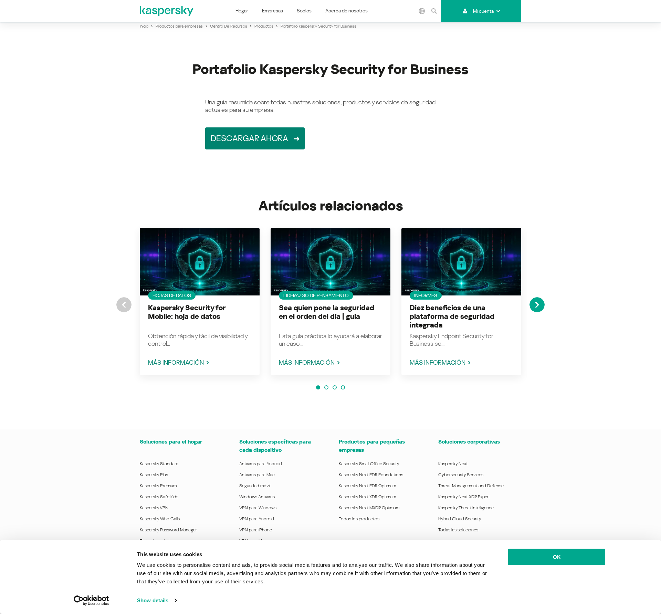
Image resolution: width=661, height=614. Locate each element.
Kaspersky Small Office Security (369, 463)
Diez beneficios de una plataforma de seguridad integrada (452, 316)
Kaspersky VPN (154, 507)
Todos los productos (359, 518)
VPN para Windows (257, 507)
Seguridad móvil (254, 485)
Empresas (272, 10)
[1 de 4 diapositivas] (318, 387)
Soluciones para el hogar (171, 441)
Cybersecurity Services (460, 474)
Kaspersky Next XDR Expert (464, 496)
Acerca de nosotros (346, 10)
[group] (199, 301)
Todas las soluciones (458, 529)
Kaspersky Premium (158, 485)
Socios (304, 10)
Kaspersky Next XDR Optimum (367, 496)
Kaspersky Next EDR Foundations (371, 474)
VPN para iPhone (255, 529)
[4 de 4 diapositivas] (343, 387)
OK (557, 557)
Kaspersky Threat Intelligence (466, 507)
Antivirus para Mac (257, 474)
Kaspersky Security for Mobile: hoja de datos (186, 312)
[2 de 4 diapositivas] (326, 387)
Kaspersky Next (453, 463)
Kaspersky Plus (154, 474)
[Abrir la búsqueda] (434, 11)
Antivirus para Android (260, 463)
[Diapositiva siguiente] (537, 304)
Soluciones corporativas (469, 441)
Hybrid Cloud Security (459, 518)
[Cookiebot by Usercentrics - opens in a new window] (91, 600)
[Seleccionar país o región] (422, 11)
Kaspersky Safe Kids (159, 496)
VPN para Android (256, 518)
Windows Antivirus (257, 496)
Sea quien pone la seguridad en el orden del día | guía (326, 312)
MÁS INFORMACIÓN (176, 362)
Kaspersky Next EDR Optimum (367, 485)
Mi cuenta (483, 11)
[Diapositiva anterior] (124, 304)
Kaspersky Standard (159, 463)
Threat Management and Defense (471, 485)
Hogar (241, 10)
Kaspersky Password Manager (168, 529)
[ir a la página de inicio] (167, 11)
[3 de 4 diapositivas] (334, 387)
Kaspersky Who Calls (160, 518)
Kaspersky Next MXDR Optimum (369, 507)
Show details (152, 600)
